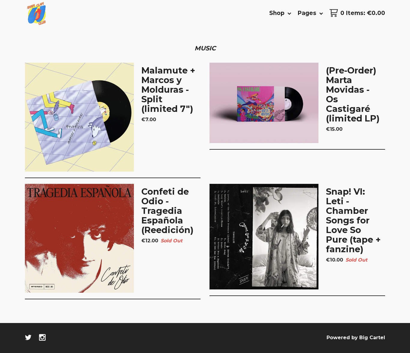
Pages (307, 13)
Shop (277, 13)
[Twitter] (28, 338)
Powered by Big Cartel (356, 337)
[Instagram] (42, 338)
